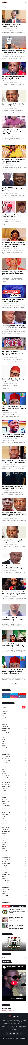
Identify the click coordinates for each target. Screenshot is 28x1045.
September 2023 (14, 786)
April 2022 (14, 823)
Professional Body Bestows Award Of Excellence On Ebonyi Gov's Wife (14, 51)
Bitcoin (14, 957)
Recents (14, 906)
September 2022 (14, 812)
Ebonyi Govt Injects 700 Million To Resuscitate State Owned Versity (13, 105)
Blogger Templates (15, 1040)
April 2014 (14, 900)
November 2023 (14, 782)
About (10, 1042)
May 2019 (14, 876)
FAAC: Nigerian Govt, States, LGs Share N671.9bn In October (13, 946)
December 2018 (14, 881)
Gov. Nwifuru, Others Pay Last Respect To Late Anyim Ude (12, 25)
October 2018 (14, 885)
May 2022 (14, 820)
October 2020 (14, 861)
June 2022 (14, 818)
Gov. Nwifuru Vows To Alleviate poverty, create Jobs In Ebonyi (12, 541)
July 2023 (14, 790)
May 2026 (14, 718)
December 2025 (14, 728)
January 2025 (14, 752)
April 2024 (14, 771)
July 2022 (14, 816)
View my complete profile (8, 1010)
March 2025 (14, 748)
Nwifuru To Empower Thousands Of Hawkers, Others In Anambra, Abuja (14, 326)
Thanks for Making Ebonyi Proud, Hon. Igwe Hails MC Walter (13, 380)
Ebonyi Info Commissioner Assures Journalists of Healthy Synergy (13, 567)
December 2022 (14, 805)
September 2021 (14, 838)
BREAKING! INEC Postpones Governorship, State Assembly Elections (17, 911)
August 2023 (14, 788)
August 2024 (14, 763)
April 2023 (14, 797)
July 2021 (14, 842)
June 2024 (14, 767)
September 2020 (14, 863)
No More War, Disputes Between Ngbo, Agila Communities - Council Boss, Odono (13, 132)
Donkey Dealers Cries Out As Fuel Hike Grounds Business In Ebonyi (13, 435)
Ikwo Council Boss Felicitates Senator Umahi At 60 (11, 216)
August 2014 (14, 896)
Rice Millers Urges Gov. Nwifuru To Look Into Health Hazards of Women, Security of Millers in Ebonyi (14, 514)
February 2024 (14, 775)
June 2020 (14, 866)
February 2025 (14, 750)
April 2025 (14, 745)
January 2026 (14, 726)
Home (5, 1042)
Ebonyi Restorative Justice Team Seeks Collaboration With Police (13, 487)
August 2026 (14, 711)
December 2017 (14, 887)
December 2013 (14, 902)
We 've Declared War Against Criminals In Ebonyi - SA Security (12, 619)
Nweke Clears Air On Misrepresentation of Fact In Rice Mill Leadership (13, 189)
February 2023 (14, 801)
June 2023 (14, 793)
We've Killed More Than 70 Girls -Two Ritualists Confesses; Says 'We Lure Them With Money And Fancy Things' (17, 926)
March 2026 (14, 722)
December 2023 (14, 780)
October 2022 (14, 810)
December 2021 (14, 831)
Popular (5, 906)
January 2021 (14, 855)
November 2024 (14, 756)
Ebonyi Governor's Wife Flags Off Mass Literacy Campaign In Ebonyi (13, 593)
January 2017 (14, 891)
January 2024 (14, 778)
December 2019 (14, 874)
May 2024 (14, 769)
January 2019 (14, 878)
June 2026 (14, 715)
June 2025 (14, 741)
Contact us (16, 1042)
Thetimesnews (6, 1008)
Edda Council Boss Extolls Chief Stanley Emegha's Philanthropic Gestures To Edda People (12, 672)
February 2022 (14, 827)
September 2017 (14, 889)
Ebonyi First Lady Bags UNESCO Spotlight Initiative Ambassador (12, 273)
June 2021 (14, 844)
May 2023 (14, 795)
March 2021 (14, 851)
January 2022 (14, 829)
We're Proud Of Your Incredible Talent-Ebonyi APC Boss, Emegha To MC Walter (14, 408)
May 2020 (14, 868)
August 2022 (14, 814)
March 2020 (14, 872)
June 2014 (14, 898)
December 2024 (14, 754)
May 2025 (14, 743)
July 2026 (14, 713)
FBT (23, 1040)
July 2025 (14, 739)
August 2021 (14, 840)
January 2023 (14, 803)
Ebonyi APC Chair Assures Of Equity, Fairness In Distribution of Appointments (14, 78)
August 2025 (14, 737)
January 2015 (14, 893)
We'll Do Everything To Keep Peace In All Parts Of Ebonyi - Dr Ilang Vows (14, 461)
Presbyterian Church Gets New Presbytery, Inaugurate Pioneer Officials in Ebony (12, 353)
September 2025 (14, 735)
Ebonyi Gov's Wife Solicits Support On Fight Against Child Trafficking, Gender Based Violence (13, 244)
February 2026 (14, 724)
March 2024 (14, 773)
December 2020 (14, 857)
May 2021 (14, 846)
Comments (22, 906)
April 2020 (14, 870)
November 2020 (14, 859)
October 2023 (14, 784)
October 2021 (14, 835)
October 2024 (14, 758)
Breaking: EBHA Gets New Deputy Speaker (16, 918)
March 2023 (14, 799)
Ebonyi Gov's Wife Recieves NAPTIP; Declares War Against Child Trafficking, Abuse (13, 161)
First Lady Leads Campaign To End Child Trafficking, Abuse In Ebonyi (13, 645)
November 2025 (14, 730)
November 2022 (14, 808)
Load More (14, 683)
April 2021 (14, 848)
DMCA (22, 1042)
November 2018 (14, 883)
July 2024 (14, 765)
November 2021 (14, 833)
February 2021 (14, 853)
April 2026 (14, 720)
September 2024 (14, 760)
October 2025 (14, 733)
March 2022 (14, 825)
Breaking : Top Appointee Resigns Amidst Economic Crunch (13, 300)
